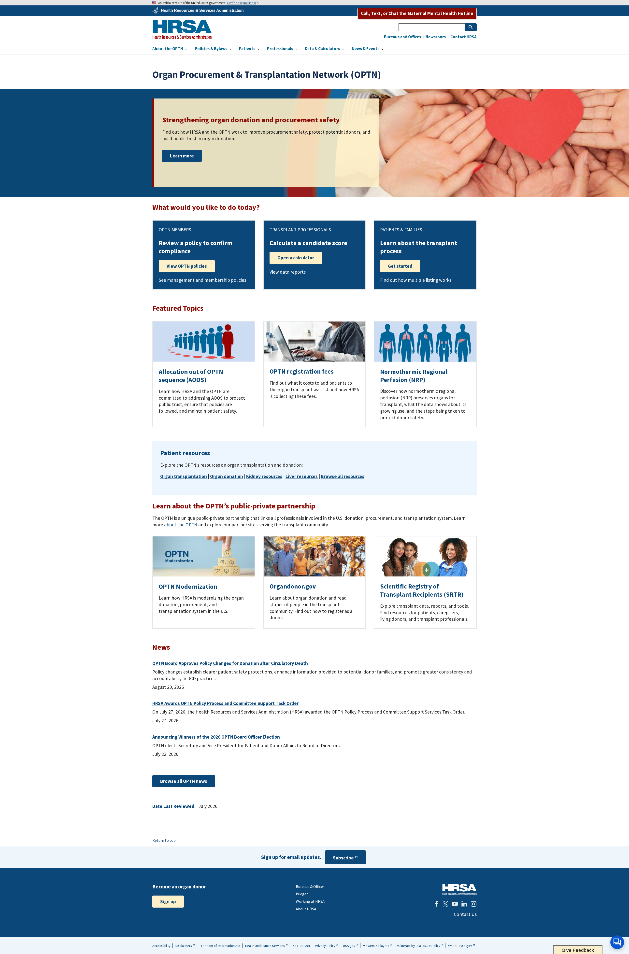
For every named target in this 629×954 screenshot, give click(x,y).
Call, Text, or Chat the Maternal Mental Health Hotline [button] (417, 13)
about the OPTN (180, 525)
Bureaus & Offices (310, 886)
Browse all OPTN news (183, 781)
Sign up (168, 901)
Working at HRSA (310, 901)
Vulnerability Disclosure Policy (418, 945)
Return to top (164, 840)
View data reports (288, 272)
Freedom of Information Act (220, 945)
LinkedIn (464, 904)
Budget (302, 893)
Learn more (182, 156)
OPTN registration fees (302, 371)
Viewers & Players (376, 945)
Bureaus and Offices (402, 37)
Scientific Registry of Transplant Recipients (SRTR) (421, 590)
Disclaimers (183, 945)
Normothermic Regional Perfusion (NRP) (413, 376)
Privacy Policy (325, 945)
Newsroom (435, 37)
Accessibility (161, 945)
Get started (400, 266)
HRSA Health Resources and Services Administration (459, 889)
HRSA (182, 29)
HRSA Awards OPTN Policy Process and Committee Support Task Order (225, 703)
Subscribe (343, 858)
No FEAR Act (301, 945)
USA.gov (349, 945)
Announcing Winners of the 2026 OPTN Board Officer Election (216, 737)
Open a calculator (295, 258)
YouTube (455, 904)
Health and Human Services (265, 945)
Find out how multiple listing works (415, 280)
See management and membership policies (202, 280)
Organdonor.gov (293, 586)
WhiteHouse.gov (460, 945)
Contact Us (465, 914)
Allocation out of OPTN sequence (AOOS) (191, 376)
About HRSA (306, 908)
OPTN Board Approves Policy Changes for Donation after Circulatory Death (230, 663)
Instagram (473, 904)
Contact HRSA (463, 37)
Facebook (436, 904)
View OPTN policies (187, 266)
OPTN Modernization (188, 586)
